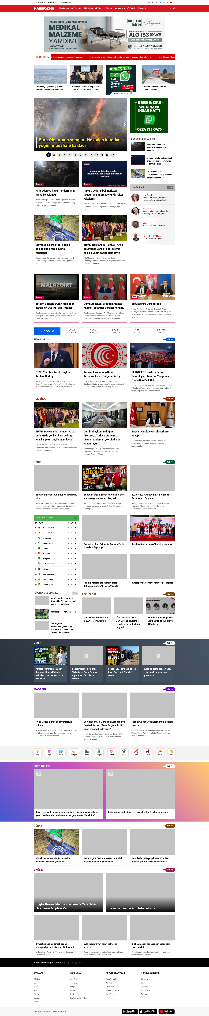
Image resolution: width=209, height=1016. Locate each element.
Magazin (121, 8)
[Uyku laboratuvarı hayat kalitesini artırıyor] (104, 927)
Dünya (101, 8)
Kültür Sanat (146, 990)
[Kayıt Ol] (166, 8)
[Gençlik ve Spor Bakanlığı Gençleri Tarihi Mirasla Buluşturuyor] (104, 528)
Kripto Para (110, 987)
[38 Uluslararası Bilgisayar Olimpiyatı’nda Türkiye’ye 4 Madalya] (160, 605)
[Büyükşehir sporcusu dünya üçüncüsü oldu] (56, 478)
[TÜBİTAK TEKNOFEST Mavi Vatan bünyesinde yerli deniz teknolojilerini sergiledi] (128, 605)
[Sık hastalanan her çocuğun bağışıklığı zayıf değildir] (152, 927)
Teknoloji (142, 8)
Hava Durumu (111, 994)
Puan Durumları (112, 979)
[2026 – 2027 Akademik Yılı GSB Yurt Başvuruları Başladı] (152, 478)
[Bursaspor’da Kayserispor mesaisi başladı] (152, 566)
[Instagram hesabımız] (167, 2)
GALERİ (40, 2)
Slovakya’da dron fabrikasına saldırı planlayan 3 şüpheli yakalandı (129, 57)
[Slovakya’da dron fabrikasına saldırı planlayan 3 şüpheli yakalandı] (138, 178)
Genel (134, 297)
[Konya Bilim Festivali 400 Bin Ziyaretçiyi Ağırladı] (96, 605)
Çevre (143, 983)
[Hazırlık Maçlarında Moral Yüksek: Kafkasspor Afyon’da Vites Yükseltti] (104, 566)
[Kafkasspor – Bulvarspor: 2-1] (42, 618)
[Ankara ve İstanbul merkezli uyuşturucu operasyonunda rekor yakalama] (138, 164)
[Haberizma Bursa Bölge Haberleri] (44, 10)
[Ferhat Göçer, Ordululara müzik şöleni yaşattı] (152, 705)
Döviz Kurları (75, 994)
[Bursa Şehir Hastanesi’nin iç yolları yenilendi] (158, 74)
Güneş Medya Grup (60, 1011)
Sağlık (132, 8)
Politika (89, 8)
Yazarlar (73, 983)
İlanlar (36, 987)
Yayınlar (109, 983)
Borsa (72, 990)
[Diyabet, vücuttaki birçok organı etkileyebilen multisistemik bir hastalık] (56, 927)
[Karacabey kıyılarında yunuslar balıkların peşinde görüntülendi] (50, 74)
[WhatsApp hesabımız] (174, 2)
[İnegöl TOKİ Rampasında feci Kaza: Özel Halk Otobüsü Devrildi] (122, 655)
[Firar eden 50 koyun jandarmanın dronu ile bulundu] (138, 150)
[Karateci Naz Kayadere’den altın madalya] (152, 528)
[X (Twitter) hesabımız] (164, 2)
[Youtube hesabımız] (171, 2)
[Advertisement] (21, 51)
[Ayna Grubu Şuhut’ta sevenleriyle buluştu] (56, 705)
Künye (72, 987)
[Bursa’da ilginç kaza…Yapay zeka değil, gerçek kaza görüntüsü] (158, 655)
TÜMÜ (170, 187)
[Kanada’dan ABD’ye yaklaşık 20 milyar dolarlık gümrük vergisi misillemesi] (152, 842)
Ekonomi (77, 8)
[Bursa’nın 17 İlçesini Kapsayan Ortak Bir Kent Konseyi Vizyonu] (86, 74)
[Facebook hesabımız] (160, 2)
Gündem (65, 8)
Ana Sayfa (74, 979)
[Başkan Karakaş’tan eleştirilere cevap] (152, 415)
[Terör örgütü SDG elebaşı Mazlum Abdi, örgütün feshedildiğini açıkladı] (104, 842)
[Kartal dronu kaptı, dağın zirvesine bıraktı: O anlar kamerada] (140, 789)
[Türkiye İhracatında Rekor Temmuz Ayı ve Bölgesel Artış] (104, 355)
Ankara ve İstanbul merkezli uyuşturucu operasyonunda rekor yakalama (63, 57)
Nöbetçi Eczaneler (112, 990)
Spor (110, 8)
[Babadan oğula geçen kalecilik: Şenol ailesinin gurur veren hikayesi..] (104, 478)
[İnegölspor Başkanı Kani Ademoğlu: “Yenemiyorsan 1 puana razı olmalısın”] (42, 604)
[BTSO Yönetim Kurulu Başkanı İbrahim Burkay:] (56, 355)
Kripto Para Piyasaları (78, 998)
